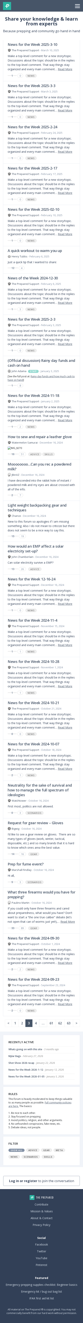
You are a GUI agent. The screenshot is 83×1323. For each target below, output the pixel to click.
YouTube (41, 1258)
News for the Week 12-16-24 (31, 579)
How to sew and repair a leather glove (40, 436)
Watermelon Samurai (25, 442)
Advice (34, 454)
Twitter (41, 1251)
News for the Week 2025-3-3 (31, 85)
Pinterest (41, 1265)
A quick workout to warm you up (35, 250)
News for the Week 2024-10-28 (33, 661)
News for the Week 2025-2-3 (31, 319)
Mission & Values (41, 1211)
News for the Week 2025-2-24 (32, 126)
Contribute (41, 1204)
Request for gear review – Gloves (35, 822)
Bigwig (15, 828)
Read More (65, 69)
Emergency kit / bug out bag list (41, 1291)
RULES (12, 1094)
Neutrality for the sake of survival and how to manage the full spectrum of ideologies (40, 790)
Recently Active (21, 1042)
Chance (16, 516)
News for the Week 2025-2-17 (32, 168)
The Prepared (7, 6)
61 (51, 1023)
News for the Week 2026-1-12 (25, 1069)
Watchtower (19, 800)
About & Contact (42, 1218)
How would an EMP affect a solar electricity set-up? (36, 548)
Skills (49, 454)
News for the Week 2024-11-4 (32, 620)
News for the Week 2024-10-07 (33, 744)
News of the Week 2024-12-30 (33, 278)
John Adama (19, 371)
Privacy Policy (41, 1225)
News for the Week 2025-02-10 (33, 209)
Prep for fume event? (26, 864)
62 (60, 1023)
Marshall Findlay (22, 870)
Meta (59, 1150)
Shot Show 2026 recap (21, 1063)
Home (41, 1197)
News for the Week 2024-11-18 (33, 395)
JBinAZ (15, 475)
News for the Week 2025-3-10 (32, 44)
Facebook (41, 1244)
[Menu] (77, 5)
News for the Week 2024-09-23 (33, 979)
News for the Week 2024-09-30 (33, 938)
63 (69, 1023)
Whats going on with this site (25, 1049)
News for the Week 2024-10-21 (33, 702)
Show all (16, 1150)
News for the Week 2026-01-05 (26, 1076)
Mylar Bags (14, 1056)
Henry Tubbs (19, 256)
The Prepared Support (25, 50)
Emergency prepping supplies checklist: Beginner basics (41, 1285)
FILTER (13, 1143)
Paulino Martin (20, 902)
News (31, 75)
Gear (33, 854)
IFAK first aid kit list (41, 1298)
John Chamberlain (22, 557)
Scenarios (34, 812)
